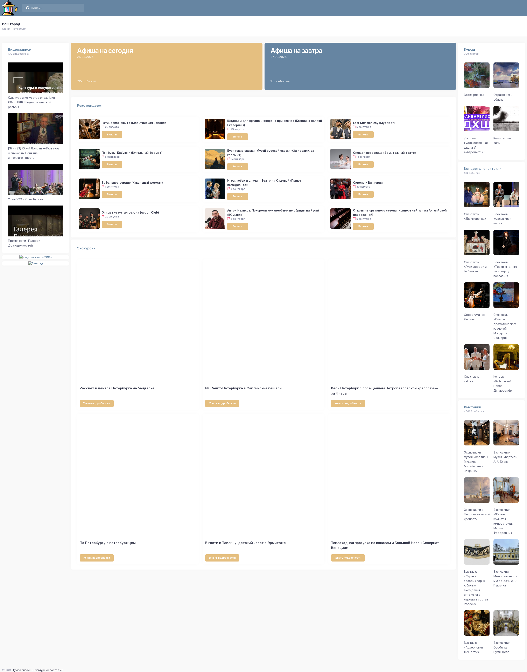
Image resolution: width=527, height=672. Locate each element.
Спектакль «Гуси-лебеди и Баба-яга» (475, 266)
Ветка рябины (474, 94)
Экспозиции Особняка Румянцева (501, 647)
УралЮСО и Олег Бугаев (25, 199)
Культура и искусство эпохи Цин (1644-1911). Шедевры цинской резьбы (31, 102)
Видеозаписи (19, 49)
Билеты (112, 134)
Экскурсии (86, 248)
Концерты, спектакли (482, 169)
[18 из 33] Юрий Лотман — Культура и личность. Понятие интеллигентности (33, 153)
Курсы (469, 49)
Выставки (472, 407)
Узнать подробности (96, 403)
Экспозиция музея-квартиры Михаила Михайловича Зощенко (476, 462)
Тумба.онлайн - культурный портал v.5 (38, 670)
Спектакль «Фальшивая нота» (502, 218)
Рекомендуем (89, 105)
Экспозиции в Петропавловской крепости (477, 514)
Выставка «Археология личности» (473, 647)
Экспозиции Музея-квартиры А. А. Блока (505, 457)
